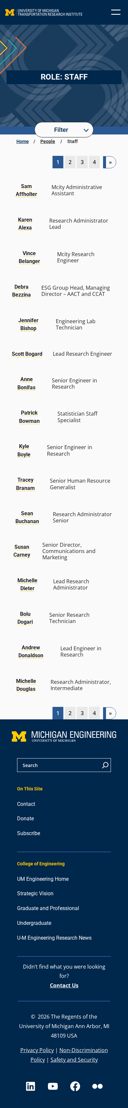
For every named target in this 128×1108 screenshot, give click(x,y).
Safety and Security (74, 1059)
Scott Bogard (27, 354)
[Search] (105, 765)
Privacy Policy (37, 1050)
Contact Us (64, 985)
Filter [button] (61, 129)
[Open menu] (116, 12)
